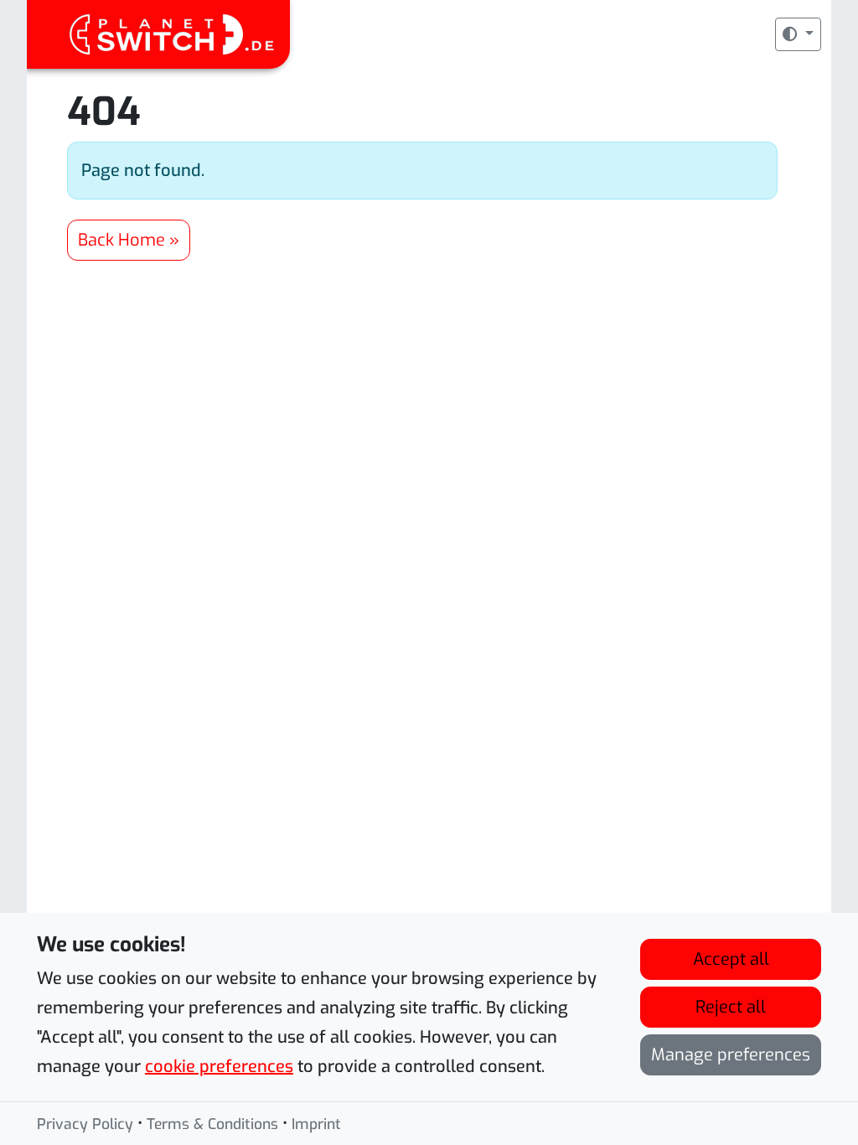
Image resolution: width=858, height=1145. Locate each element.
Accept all (731, 959)
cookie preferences (219, 1066)
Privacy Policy (85, 1124)
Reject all (730, 1007)
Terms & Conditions (212, 1124)
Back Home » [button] (128, 240)
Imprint (316, 1124)
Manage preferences (730, 1055)
